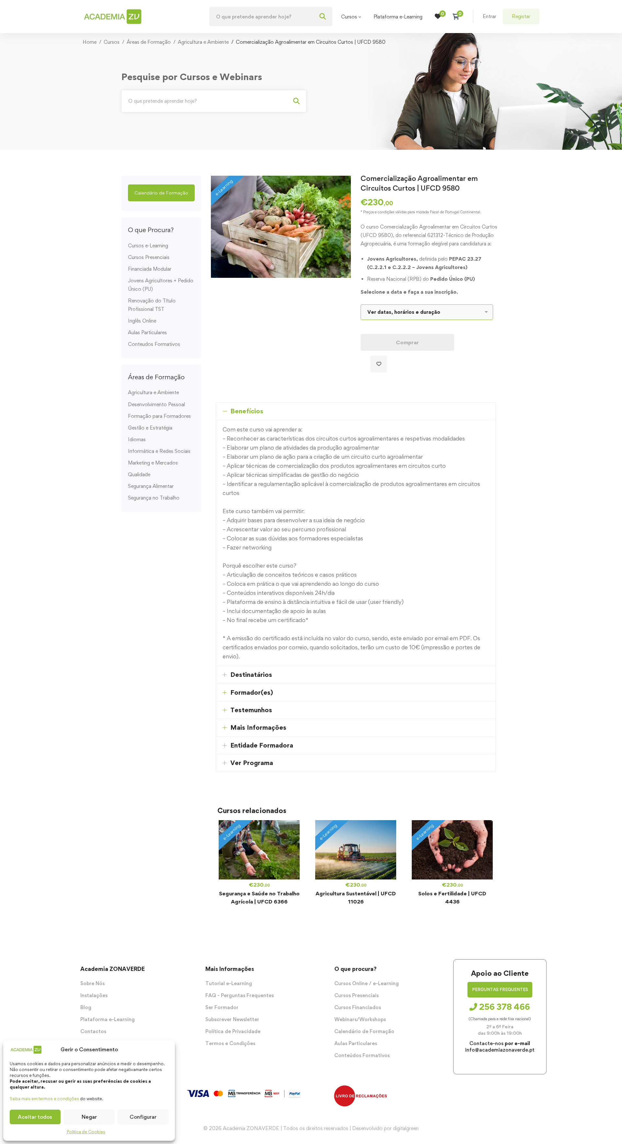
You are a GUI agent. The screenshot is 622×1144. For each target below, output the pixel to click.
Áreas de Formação (149, 42)
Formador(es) (251, 692)
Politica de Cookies (86, 1131)
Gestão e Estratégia (150, 428)
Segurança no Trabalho (153, 498)
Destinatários (251, 674)
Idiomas (137, 439)
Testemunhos (251, 710)
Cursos (112, 42)
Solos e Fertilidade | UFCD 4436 (452, 897)
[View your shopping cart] (457, 16)
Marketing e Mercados (153, 463)
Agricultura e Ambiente (203, 42)
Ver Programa (251, 763)
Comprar (407, 342)
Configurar (143, 1117)
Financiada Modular (149, 269)
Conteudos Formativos (154, 344)
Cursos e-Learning (148, 245)
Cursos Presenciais (148, 257)
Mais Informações (258, 727)
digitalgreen (406, 1128)
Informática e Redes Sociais (159, 451)
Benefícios (246, 411)
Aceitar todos (35, 1117)
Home (90, 42)
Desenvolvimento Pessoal (156, 404)
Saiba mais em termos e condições (44, 1098)
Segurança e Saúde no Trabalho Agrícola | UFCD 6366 (259, 897)
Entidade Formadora (261, 745)
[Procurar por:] (270, 17)
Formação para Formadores (159, 416)
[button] (161, 192)
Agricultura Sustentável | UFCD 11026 (356, 897)
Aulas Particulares (147, 332)
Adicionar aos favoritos (378, 364)
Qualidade (139, 474)
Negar (89, 1117)
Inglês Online (142, 321)
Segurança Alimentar (151, 486)
